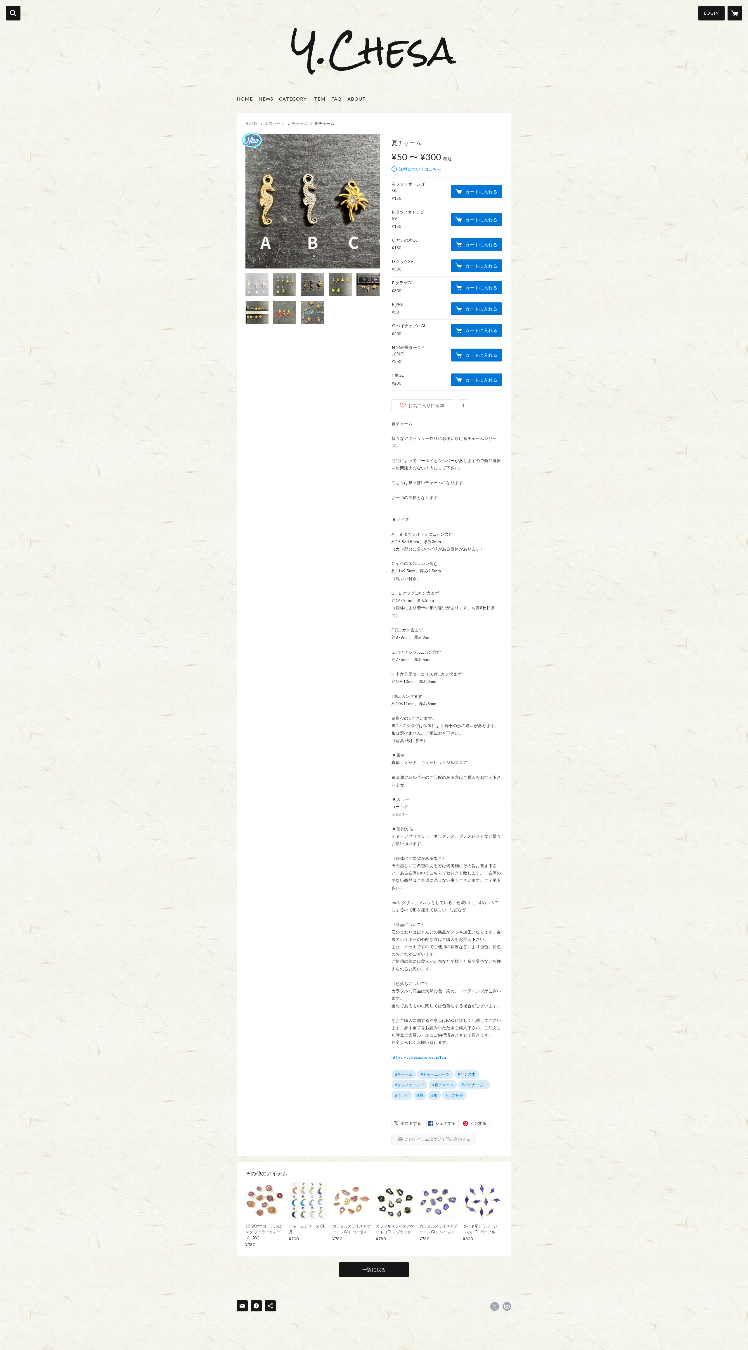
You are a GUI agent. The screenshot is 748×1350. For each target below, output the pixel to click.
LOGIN (711, 13)
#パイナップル (474, 1084)
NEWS (266, 98)
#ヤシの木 (466, 1074)
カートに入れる (481, 191)
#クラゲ (402, 1095)
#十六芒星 (454, 1095)
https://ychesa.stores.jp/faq (419, 1057)
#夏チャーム (442, 1084)
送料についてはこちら (420, 168)
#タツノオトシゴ (409, 1084)
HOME (245, 98)
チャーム (300, 123)
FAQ (336, 98)
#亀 (434, 1095)
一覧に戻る (374, 1269)
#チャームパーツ (435, 1074)
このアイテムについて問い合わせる (437, 1139)
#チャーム (404, 1074)
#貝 (420, 1095)
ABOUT (356, 98)
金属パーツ (275, 123)
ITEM (318, 98)
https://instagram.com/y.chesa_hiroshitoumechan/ (507, 1306)
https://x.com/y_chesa (494, 1306)
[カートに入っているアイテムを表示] (735, 13)
